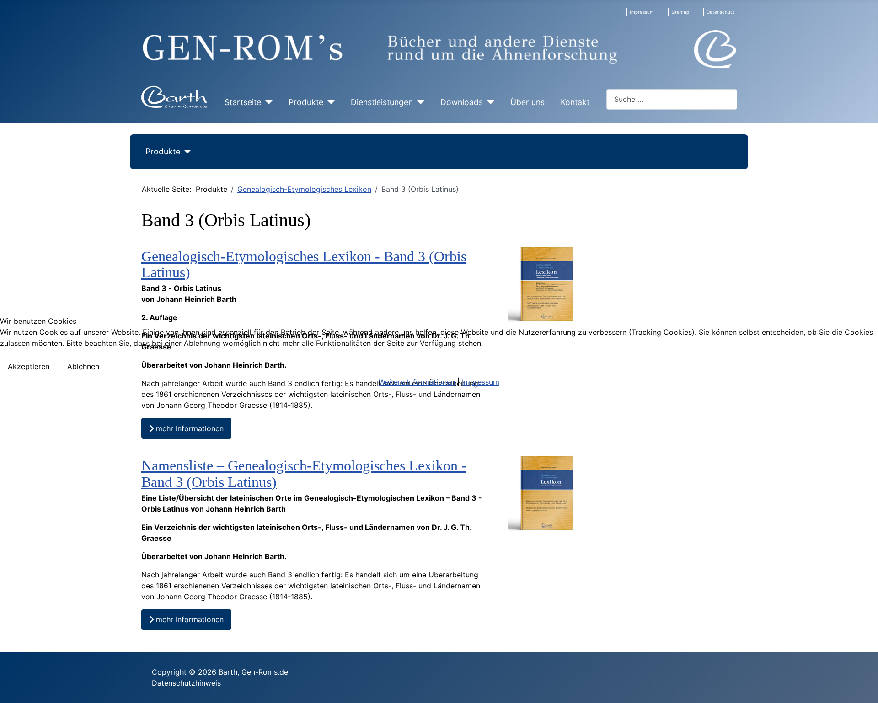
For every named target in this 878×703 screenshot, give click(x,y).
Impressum (480, 381)
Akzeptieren (28, 366)
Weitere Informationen (417, 381)
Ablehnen (83, 366)
